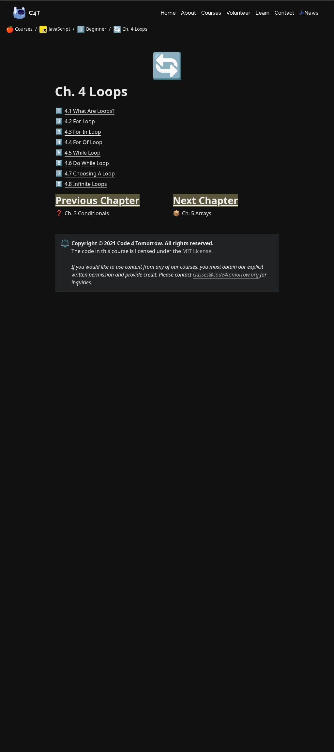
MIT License (196, 251)
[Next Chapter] (169, 196)
